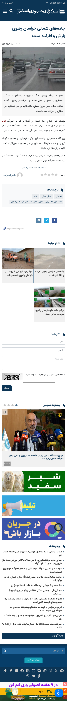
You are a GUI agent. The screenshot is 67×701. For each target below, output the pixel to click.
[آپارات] (45, 671)
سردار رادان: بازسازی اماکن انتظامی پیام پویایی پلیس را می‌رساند (35, 592)
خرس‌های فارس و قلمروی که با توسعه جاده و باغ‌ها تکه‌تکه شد (33, 617)
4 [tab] (5, 405)
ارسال (6, 388)
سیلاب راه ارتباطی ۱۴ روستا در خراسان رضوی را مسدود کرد (19, 273)
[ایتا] (27, 671)
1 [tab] (16, 405)
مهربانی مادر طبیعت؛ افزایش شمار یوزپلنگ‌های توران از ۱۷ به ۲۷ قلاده (32, 625)
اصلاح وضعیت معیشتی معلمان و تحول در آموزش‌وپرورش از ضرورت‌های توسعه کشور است (33, 600)
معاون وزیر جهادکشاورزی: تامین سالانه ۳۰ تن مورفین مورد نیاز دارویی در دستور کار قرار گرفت (32, 562)
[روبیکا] (50, 671)
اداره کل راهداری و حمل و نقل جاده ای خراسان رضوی (36, 202)
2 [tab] (12, 405)
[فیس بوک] (10, 671)
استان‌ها (42, 168)
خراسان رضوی (29, 168)
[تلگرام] (61, 671)
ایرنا (37, 11)
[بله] (39, 671)
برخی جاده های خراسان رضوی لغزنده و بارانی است (49, 312)
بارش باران (46, 196)
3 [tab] (9, 405)
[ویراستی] (16, 671)
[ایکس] (56, 671)
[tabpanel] (33, 438)
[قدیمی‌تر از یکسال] (49, 258)
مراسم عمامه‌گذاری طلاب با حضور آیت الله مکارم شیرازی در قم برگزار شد (33, 578)
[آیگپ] (33, 671)
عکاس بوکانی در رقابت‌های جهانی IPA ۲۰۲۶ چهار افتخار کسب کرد (32, 553)
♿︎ (59, 692)
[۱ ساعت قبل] (33, 430)
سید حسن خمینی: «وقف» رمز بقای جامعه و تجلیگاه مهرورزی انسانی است (32, 570)
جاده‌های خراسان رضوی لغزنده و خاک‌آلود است (49, 273)
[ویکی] (33, 676)
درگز (35, 196)
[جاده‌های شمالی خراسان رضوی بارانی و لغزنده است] (33, 69)
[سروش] (22, 671)
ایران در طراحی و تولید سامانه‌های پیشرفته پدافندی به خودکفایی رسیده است (36, 609)
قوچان (59, 196)
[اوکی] (39, 676)
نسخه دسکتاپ (33, 660)
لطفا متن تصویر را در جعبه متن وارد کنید (45, 375)
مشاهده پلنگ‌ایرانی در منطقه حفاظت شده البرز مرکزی (36, 585)
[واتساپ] (27, 676)
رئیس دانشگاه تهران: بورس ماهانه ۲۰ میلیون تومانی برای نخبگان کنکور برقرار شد (36, 457)
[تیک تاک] (5, 671)
